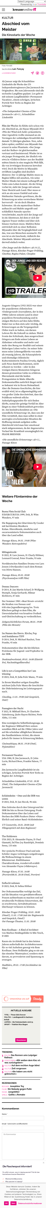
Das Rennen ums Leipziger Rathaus (20, 1056)
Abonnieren (21, 1040)
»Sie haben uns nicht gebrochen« (18, 1072)
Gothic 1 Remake (13, 1095)
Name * (5, 1114)
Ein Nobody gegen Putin (17, 1089)
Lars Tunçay (18, 69)
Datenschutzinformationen (30, 1203)
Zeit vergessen (15, 1068)
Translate (41, 4)
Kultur (7, 17)
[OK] (43, 1195)
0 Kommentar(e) (9, 73)
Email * (14, 1124)
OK (6, 1203)
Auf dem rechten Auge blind (21, 1065)
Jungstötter (11, 1092)
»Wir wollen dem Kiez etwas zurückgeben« (22, 1061)
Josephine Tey (13, 1086)
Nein (13, 1203)
